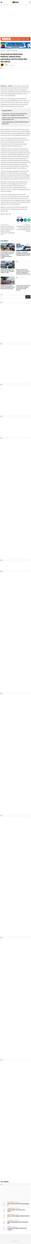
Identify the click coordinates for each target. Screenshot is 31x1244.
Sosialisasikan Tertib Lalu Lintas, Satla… (16, 1210)
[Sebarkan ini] (18, 220)
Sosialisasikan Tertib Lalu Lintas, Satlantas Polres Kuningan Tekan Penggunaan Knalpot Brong (7, 255)
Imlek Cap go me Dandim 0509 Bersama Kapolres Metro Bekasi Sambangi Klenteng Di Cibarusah (23, 228)
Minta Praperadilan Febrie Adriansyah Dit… (17, 1222)
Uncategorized (10, 1202)
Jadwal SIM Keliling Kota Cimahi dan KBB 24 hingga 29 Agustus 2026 (7, 271)
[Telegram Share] (25, 220)
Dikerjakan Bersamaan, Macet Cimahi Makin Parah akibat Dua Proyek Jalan (7, 287)
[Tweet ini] (21, 220)
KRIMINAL (9, 1226)
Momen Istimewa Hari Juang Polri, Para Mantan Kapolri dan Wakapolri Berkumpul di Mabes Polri (23, 272)
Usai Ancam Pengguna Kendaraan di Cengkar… (17, 1228)
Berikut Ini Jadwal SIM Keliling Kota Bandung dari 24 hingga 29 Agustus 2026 (23, 253)
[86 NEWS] (15, 2)
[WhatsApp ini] (28, 220)
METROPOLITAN (10, 1214)
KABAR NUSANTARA (11, 1208)
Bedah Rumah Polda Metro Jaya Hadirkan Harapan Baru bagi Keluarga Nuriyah (23, 288)
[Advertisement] (15, 20)
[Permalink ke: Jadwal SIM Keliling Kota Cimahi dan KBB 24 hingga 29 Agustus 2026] (8, 265)
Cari (1, 294)
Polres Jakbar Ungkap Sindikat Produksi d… (18, 1216)
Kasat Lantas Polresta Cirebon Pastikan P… (18, 1204)
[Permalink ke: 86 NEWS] (2, 64)
